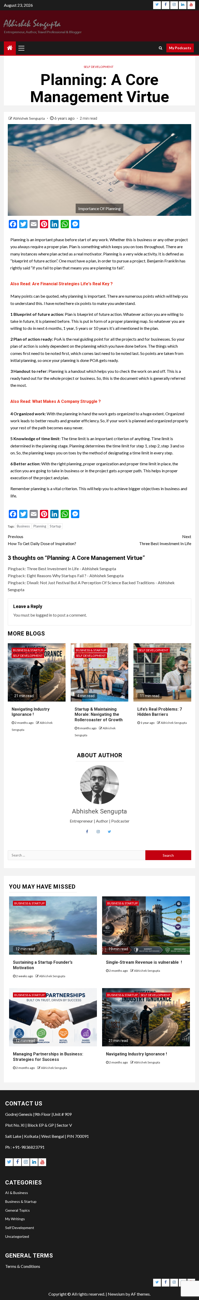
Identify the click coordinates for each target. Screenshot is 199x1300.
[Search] (160, 48)
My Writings (15, 1219)
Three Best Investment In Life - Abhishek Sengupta (71, 568)
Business (23, 526)
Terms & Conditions (22, 1266)
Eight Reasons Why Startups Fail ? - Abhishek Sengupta (75, 575)
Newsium (116, 1293)
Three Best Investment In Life (165, 540)
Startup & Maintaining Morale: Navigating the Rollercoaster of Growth (99, 715)
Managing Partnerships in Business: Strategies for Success (48, 1057)
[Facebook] (165, 5)
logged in (44, 614)
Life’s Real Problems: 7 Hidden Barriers (159, 712)
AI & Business (16, 1192)
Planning (39, 526)
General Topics (17, 1210)
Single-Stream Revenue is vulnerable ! (144, 962)
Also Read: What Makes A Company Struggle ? (55, 401)
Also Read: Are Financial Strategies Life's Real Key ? (61, 283)
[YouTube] (191, 5)
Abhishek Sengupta (29, 118)
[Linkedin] (183, 5)
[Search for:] (76, 855)
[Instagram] (174, 5)
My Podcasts (180, 48)
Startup (55, 526)
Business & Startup (28, 650)
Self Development (98, 67)
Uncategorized (17, 1236)
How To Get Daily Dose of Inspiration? (42, 540)
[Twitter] (157, 5)
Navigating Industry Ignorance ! (30, 712)
